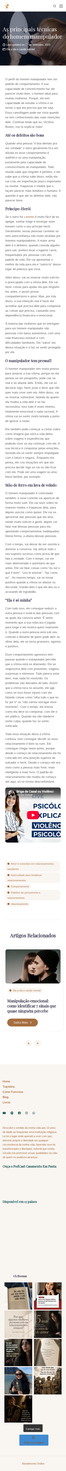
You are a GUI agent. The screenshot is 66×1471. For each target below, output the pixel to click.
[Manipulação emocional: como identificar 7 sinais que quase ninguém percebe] (33, 966)
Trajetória (9, 1086)
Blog (6, 1097)
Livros (6, 1102)
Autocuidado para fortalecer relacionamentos (24, 878)
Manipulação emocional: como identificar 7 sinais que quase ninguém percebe (31, 1005)
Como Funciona (13, 1091)
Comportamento (20, 886)
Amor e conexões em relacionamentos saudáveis (30, 866)
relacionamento (19, 904)
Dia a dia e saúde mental (20, 49)
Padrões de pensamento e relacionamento (23, 895)
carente (29, 217)
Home (6, 1081)
